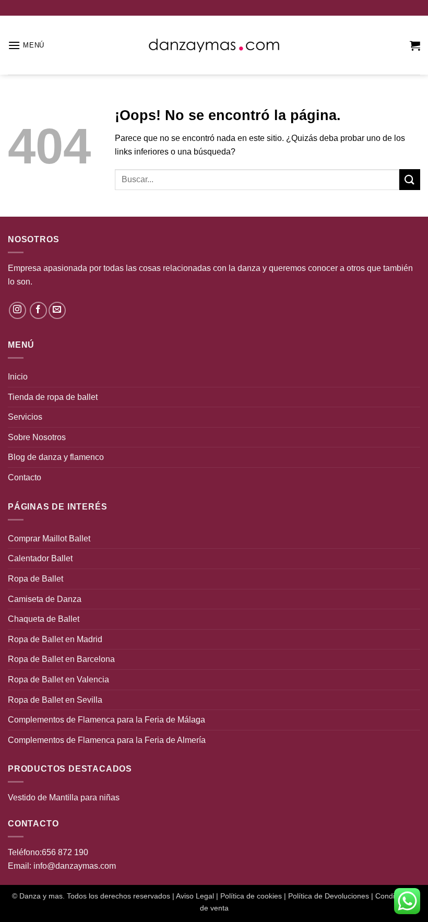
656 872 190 (65, 852)
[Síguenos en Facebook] (38, 310)
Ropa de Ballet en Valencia (58, 679)
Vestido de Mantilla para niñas (64, 797)
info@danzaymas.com (74, 865)
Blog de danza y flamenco (56, 457)
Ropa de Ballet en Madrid (55, 639)
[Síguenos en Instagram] (17, 310)
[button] (26, 45)
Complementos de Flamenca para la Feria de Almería (107, 740)
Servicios (25, 416)
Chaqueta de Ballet (43, 618)
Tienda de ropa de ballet (53, 397)
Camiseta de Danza (44, 599)
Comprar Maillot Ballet (49, 538)
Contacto (24, 477)
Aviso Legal (195, 896)
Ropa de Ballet (35, 578)
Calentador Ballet (40, 558)
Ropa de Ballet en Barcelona (61, 659)
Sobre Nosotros (37, 437)
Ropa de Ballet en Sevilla (55, 699)
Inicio (18, 376)
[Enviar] (409, 179)
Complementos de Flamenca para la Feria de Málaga (106, 719)
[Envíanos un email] (57, 310)
